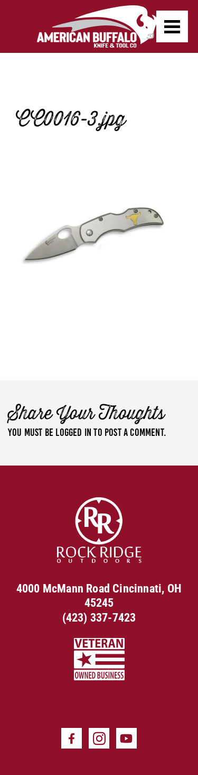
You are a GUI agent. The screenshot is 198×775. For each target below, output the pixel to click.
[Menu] (172, 26)
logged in (73, 432)
